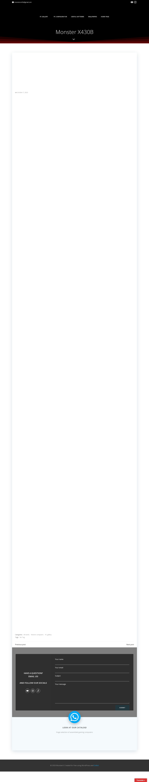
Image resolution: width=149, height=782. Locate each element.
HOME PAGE (105, 17)
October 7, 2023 (22, 92)
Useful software (77, 17)
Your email (59, 667)
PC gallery (44, 17)
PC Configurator (60, 17)
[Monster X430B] (74, 70)
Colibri (96, 765)
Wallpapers (92, 17)
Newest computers (37, 635)
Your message (60, 684)
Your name (59, 659)
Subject (58, 676)
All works (26, 635)
